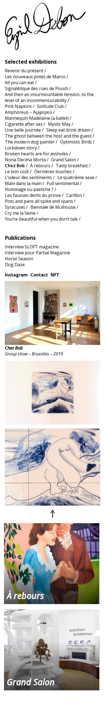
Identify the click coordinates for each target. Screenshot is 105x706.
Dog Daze (15, 265)
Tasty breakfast (72, 166)
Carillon (74, 195)
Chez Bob (15, 166)
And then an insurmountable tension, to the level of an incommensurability (49, 97)
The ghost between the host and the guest (48, 136)
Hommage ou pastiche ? (29, 189)
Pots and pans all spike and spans (39, 201)
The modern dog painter (30, 142)
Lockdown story (21, 148)
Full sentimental (63, 183)
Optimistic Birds (76, 142)
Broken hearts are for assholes (36, 154)
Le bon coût (17, 171)
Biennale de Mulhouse (53, 207)
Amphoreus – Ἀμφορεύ (28, 112)
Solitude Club (50, 106)
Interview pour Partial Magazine (37, 253)
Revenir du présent (24, 71)
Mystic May (59, 124)
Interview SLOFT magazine (32, 247)
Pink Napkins (18, 106)
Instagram (16, 275)
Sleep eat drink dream (68, 130)
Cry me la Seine (20, 213)
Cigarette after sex (24, 124)
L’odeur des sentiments (28, 177)
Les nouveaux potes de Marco (35, 77)
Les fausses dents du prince (33, 195)
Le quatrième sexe (75, 177)
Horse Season (19, 259)
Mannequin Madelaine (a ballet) (37, 118)
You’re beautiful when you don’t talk (41, 219)
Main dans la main (23, 183)
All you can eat (19, 82)
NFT (55, 275)
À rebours (40, 166)
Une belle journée (23, 130)
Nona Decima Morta (25, 160)
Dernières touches (53, 171)
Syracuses (15, 207)
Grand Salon (63, 160)
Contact (39, 275)
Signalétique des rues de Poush (36, 88)
